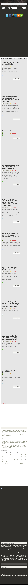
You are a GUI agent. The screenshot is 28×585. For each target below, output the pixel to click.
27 (2, 461)
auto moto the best (14, 9)
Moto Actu (3, 574)
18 (21, 458)
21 (6, 459)
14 (6, 458)
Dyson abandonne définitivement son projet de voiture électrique (13, 438)
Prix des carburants (9, 131)
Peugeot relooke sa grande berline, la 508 (9, 371)
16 (14, 458)
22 (10, 459)
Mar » (21, 463)
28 (6, 461)
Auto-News (14, 66)
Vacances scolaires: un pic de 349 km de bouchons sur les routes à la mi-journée (11, 236)
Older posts (4, 403)
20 (2, 459)
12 (25, 456)
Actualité (3, 569)
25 (21, 459)
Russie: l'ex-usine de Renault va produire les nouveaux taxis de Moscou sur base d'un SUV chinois (10, 202)
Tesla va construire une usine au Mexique (10, 63)
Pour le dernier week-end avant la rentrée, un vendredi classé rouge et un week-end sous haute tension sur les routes (14, 431)
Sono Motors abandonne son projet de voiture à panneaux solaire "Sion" (10, 337)
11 (21, 456)
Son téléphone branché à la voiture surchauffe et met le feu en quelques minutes (14, 435)
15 (10, 458)
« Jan (6, 463)
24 (17, 459)
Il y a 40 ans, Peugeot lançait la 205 (9, 268)
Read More (16, 78)
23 (14, 459)
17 (17, 458)
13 (2, 458)
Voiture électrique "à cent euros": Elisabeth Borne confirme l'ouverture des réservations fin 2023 (11, 304)
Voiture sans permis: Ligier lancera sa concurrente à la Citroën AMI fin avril (10, 99)
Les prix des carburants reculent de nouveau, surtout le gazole (10, 166)
